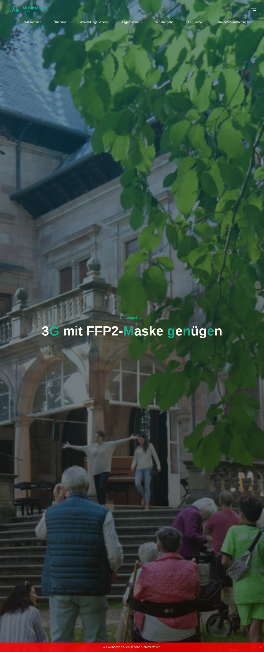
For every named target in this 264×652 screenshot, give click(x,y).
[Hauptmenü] (252, 9)
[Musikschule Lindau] (28, 8)
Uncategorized (131, 318)
